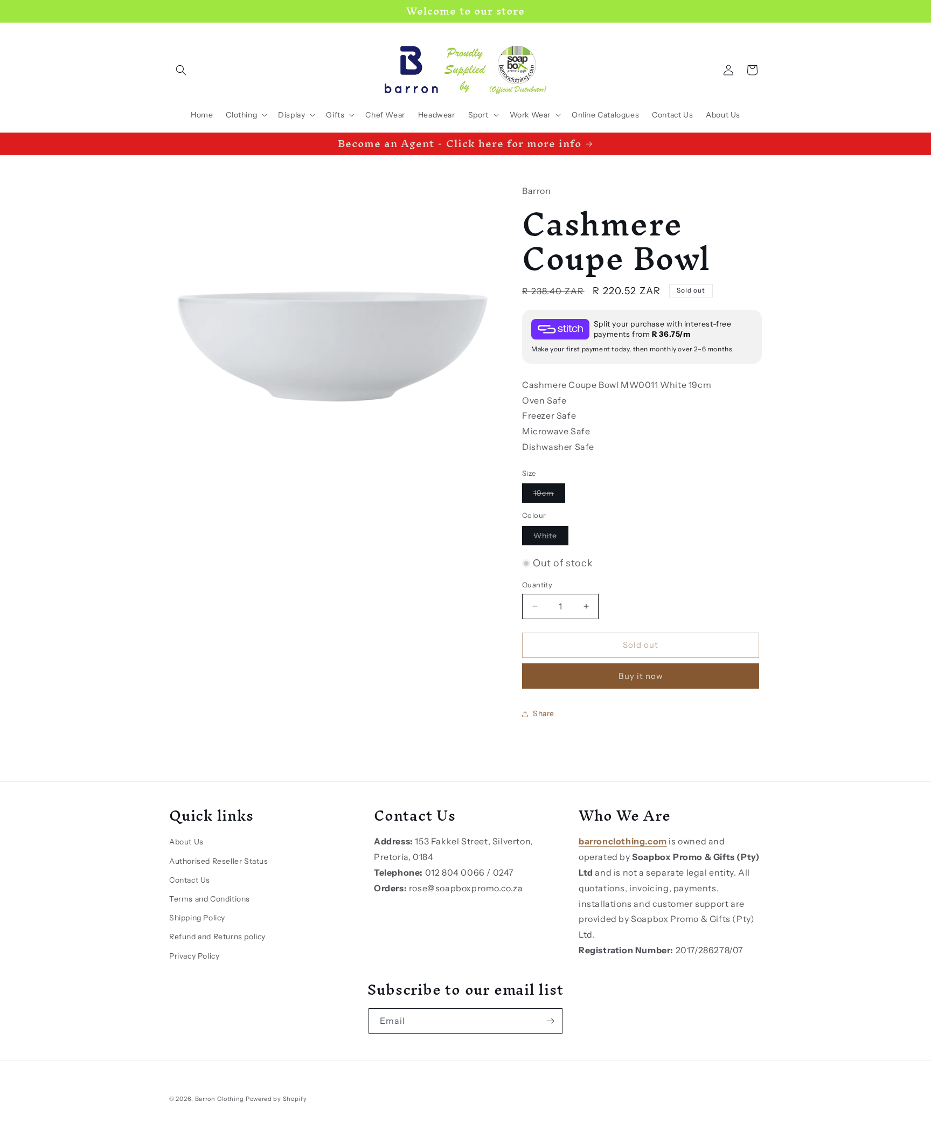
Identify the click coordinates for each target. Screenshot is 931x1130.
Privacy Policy (194, 956)
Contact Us (189, 880)
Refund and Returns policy (217, 936)
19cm (549, 495)
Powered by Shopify (276, 1099)
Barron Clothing (220, 1099)
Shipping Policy (197, 918)
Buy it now (641, 676)
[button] (181, 70)
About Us (186, 842)
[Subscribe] (550, 1021)
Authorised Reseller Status (218, 861)
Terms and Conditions (209, 899)
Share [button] (543, 713)
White (550, 537)
